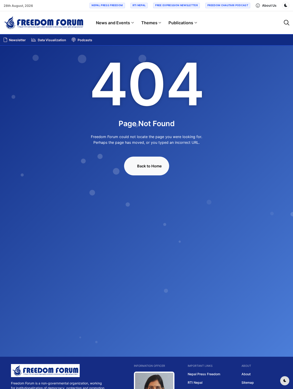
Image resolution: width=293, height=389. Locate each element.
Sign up (146, 205)
